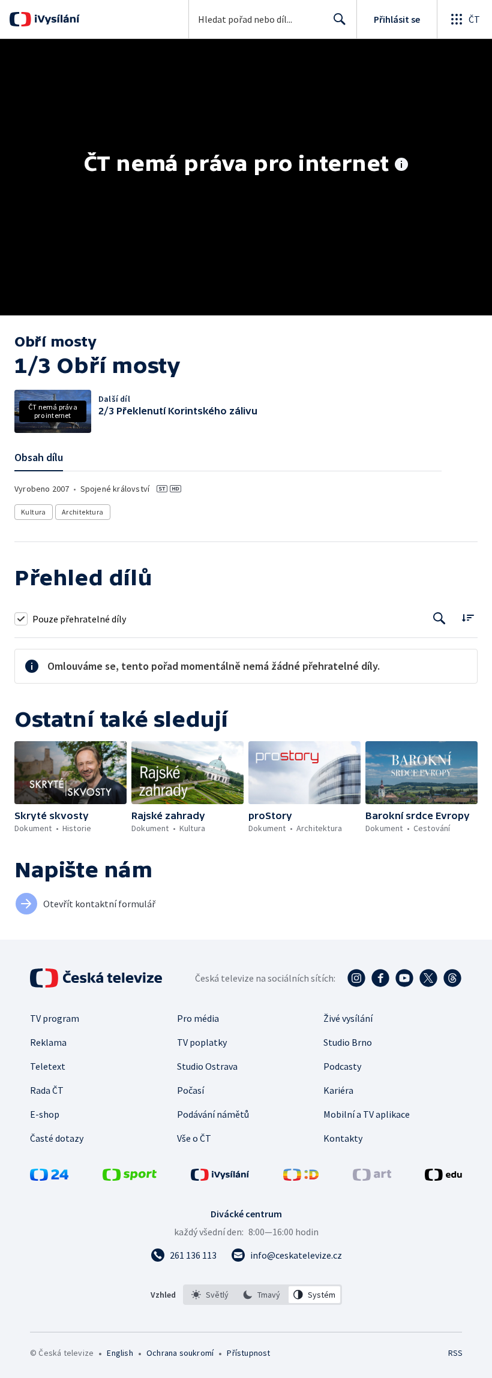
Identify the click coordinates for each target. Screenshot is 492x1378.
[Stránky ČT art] (372, 1177)
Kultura (33, 511)
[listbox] (262, 1294)
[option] (210, 1294)
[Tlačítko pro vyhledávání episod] (439, 618)
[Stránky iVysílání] (220, 1177)
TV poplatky (202, 1042)
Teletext (47, 1066)
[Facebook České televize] (380, 978)
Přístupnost (248, 1352)
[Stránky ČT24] (49, 1177)
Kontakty (342, 1138)
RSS (455, 1352)
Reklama (48, 1042)
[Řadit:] (468, 617)
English (120, 1352)
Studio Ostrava (207, 1066)
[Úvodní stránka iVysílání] (55, 19)
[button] (70, 772)
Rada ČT (47, 1090)
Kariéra (338, 1090)
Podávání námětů (213, 1114)
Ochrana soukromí (180, 1352)
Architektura (83, 511)
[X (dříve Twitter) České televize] (428, 978)
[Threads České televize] (452, 978)
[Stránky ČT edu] (443, 1177)
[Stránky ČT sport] (130, 1177)
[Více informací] (401, 166)
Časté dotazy (56, 1138)
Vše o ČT (194, 1138)
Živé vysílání (348, 1018)
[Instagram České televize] (356, 978)
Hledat (339, 19)
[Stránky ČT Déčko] (301, 1177)
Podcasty (342, 1066)
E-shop (44, 1114)
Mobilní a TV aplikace (366, 1114)
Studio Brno (347, 1042)
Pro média (198, 1018)
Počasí (190, 1090)
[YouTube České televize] (404, 978)
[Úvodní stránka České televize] (97, 978)
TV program (54, 1018)
